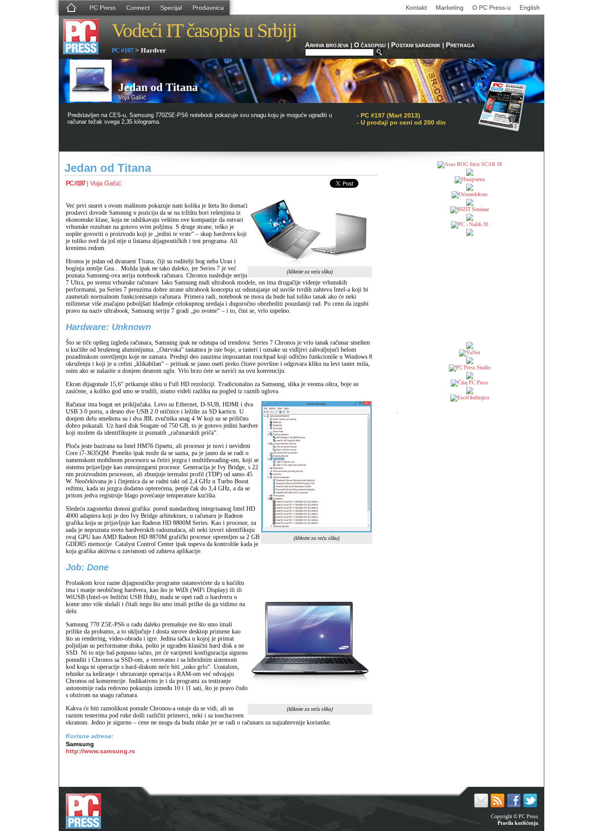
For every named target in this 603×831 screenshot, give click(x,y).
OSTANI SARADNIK (416, 45)
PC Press (103, 7)
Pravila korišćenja (517, 823)
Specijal (171, 7)
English (530, 7)
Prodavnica (208, 7)
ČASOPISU (370, 45)
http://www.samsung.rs (100, 751)
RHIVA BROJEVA (327, 45)
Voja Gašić (105, 183)
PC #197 (122, 50)
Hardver (153, 50)
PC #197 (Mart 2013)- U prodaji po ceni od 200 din (401, 119)
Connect (138, 7)
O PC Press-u (491, 7)
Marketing (450, 7)
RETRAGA (460, 45)
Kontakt (416, 7)
